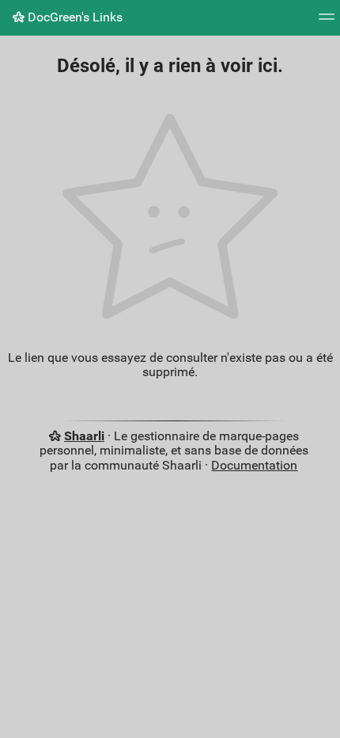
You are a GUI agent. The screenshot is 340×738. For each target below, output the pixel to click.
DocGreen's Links (74, 17)
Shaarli (84, 435)
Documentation (254, 465)
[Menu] (326, 22)
